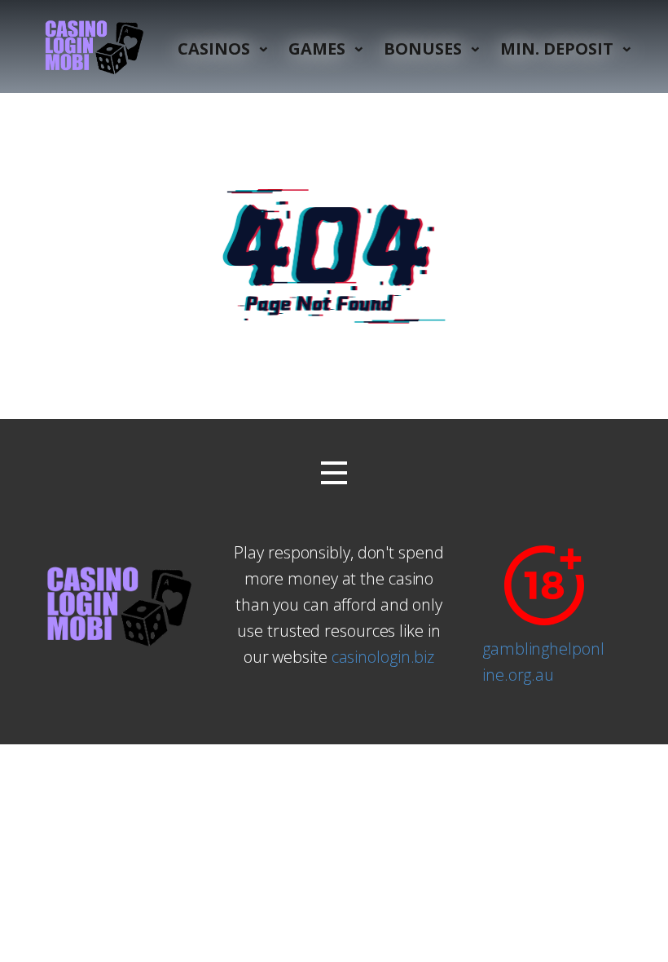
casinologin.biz (383, 657)
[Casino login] (92, 46)
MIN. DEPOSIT (556, 49)
